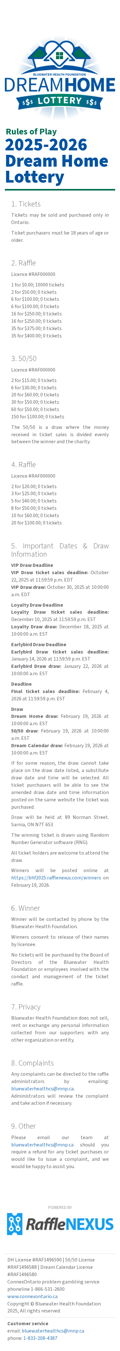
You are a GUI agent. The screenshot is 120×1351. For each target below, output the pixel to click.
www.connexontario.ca (32, 1296)
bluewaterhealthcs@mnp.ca (42, 1088)
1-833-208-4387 (40, 1338)
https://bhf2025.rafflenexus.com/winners (56, 877)
